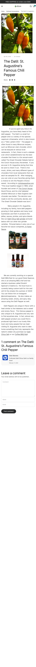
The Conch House (25, 189)
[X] (12, 80)
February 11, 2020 (13, 363)
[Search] (30, 6)
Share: (6, 80)
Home (2, 11)
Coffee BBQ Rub (21, 334)
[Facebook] (10, 80)
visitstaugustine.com (26, 183)
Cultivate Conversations (12, 11)
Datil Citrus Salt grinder (16, 219)
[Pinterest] (15, 80)
